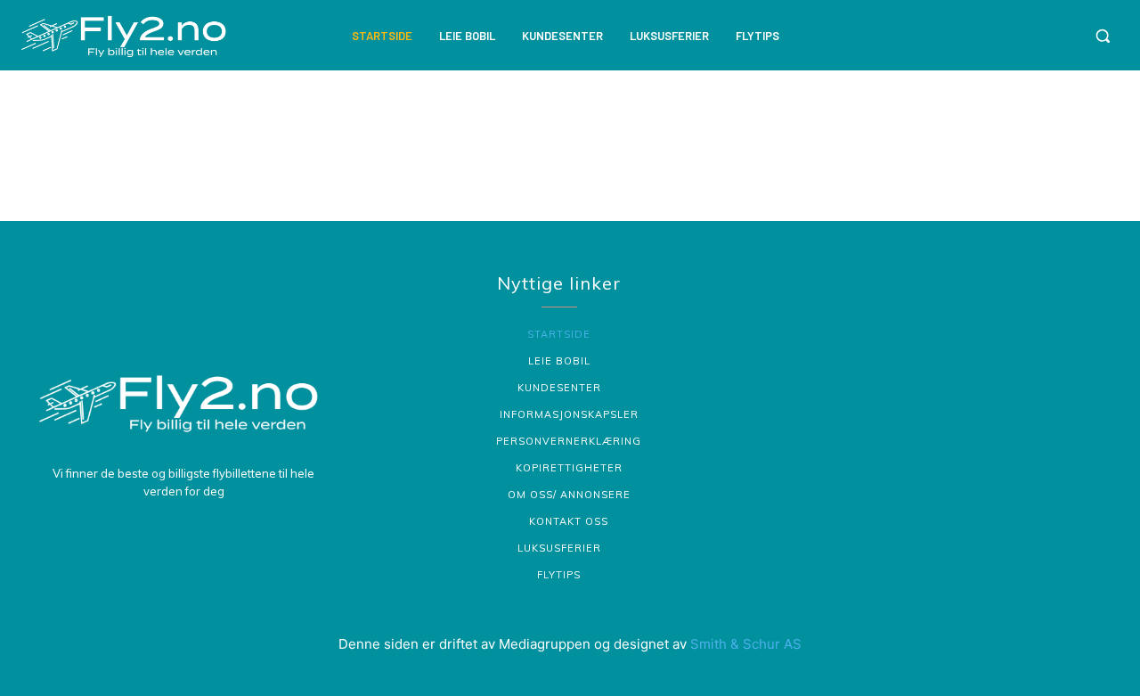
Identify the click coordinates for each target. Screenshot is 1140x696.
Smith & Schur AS (746, 643)
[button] (1103, 36)
